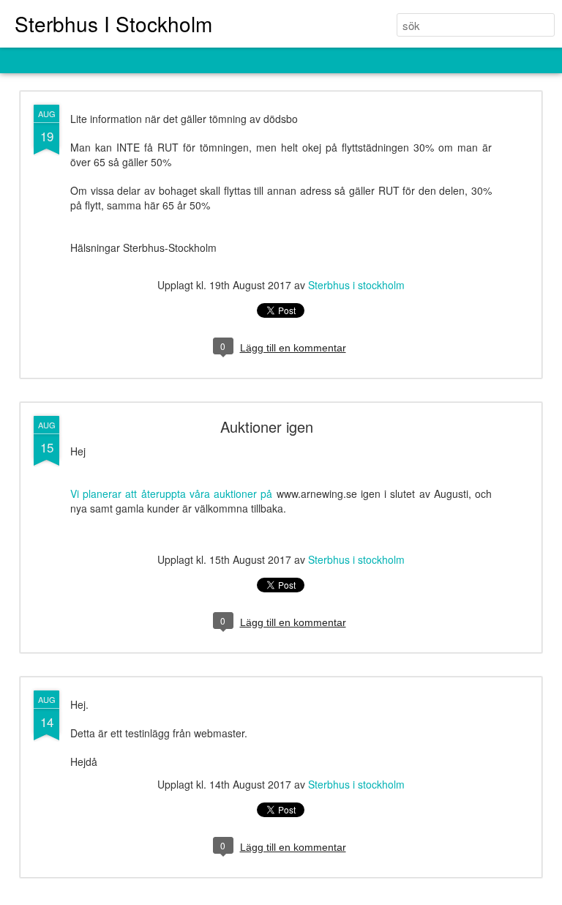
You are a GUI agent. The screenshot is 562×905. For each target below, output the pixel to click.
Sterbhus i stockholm (356, 285)
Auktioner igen (266, 426)
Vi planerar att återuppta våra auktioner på (171, 493)
